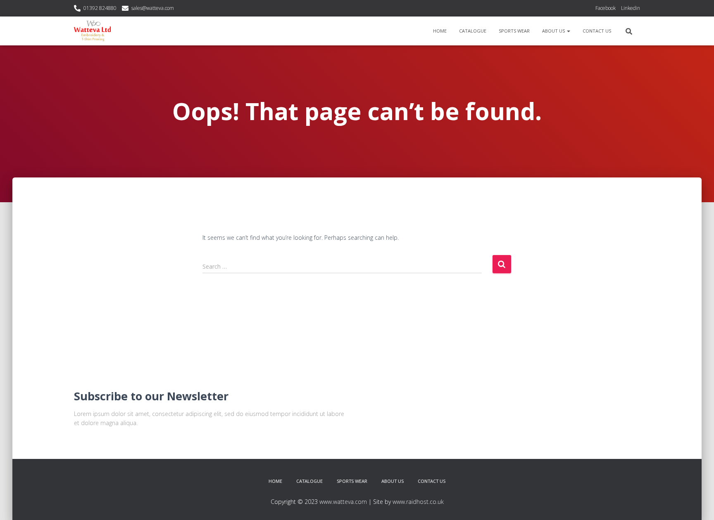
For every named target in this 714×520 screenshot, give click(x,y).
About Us (554, 31)
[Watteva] (92, 31)
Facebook (605, 8)
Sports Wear (514, 31)
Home (440, 31)
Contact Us (597, 31)
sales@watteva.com (152, 8)
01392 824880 (100, 8)
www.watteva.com (343, 502)
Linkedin (630, 8)
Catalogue (472, 31)
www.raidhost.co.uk (418, 502)
